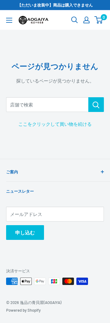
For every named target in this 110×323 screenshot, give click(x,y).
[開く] (74, 20)
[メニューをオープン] (9, 20)
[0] (99, 20)
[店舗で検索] (96, 104)
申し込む (25, 232)
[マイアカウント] (86, 20)
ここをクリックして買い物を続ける (55, 124)
